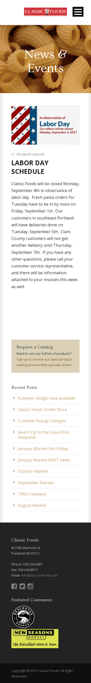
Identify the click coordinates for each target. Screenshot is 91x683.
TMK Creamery (32, 494)
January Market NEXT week (44, 460)
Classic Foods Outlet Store (42, 409)
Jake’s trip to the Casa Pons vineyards (44, 434)
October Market (33, 471)
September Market (36, 482)
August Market (32, 505)
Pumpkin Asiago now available (46, 398)
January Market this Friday (43, 448)
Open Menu (78, 12)
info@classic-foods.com (39, 575)
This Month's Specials (30, 154)
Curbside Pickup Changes (42, 421)
